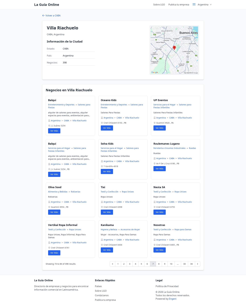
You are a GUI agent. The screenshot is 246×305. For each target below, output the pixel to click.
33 (184, 263)
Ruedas (192, 148)
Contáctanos (102, 295)
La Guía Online (46, 4)
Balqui (52, 100)
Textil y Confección (110, 191)
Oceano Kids (108, 100)
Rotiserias (75, 191)
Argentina (56, 120)
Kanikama (107, 225)
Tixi (103, 187)
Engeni (172, 298)
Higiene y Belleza (109, 229)
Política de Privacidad (167, 286)
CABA (67, 120)
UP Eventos (160, 100)
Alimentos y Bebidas (58, 191)
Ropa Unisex (128, 191)
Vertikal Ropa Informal (62, 225)
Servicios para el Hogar (164, 104)
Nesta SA (159, 187)
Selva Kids (107, 143)
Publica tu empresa (178, 4)
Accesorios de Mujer (130, 229)
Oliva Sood (54, 187)
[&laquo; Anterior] (112, 264)
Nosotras (159, 225)
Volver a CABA (53, 15)
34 (191, 263)
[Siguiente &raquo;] (197, 264)
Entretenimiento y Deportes (61, 104)
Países (98, 286)
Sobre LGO (159, 4)
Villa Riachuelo (79, 120)
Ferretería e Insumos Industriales (169, 148)
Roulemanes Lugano (166, 143)
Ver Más (54, 130)
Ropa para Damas (183, 229)
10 (171, 263)
